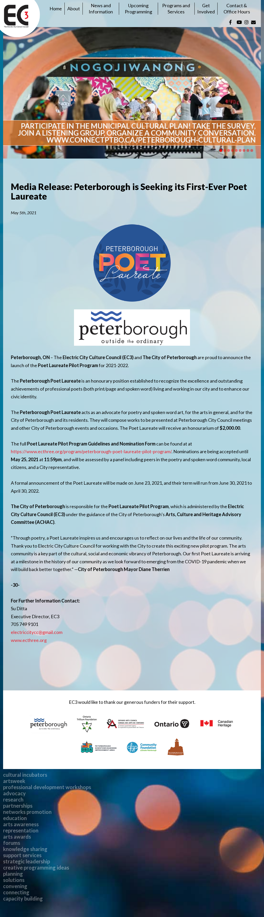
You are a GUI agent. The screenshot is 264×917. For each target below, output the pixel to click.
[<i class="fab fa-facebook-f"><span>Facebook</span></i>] (230, 22)
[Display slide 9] (251, 150)
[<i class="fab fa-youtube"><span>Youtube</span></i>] (239, 22)
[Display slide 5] (236, 150)
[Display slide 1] (220, 150)
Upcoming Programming (138, 8)
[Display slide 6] (240, 150)
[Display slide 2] (224, 150)
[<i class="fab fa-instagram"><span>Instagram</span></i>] (246, 22)
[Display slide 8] (247, 150)
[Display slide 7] (244, 150)
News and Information (101, 8)
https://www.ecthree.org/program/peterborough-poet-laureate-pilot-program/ (91, 451)
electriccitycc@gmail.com (36, 632)
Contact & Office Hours (237, 8)
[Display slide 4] (232, 150)
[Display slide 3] (228, 150)
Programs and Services (176, 8)
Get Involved (206, 8)
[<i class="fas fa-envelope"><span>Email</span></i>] (253, 22)
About (73, 8)
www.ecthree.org (29, 640)
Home (56, 8)
